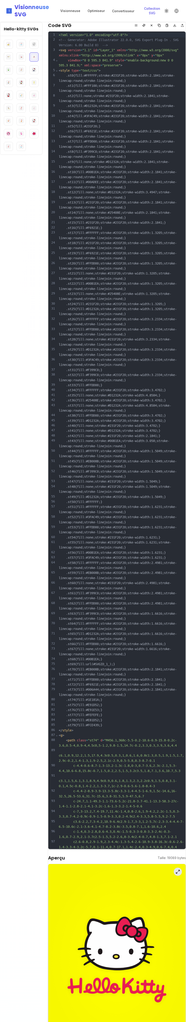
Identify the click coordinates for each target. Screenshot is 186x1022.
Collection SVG (152, 11)
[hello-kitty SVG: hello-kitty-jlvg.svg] (8, 69)
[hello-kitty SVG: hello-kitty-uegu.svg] (34, 120)
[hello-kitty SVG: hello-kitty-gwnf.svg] (21, 44)
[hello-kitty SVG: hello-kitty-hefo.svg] (34, 44)
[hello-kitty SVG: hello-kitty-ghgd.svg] (8, 44)
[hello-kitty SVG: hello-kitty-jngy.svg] (21, 69)
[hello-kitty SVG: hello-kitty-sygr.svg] (8, 120)
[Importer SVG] (182, 25)
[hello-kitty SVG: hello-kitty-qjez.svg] (21, 108)
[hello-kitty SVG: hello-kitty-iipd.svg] (8, 56)
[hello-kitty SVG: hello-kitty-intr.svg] (34, 56)
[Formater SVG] (136, 25)
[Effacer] (151, 25)
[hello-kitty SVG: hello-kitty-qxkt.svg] (34, 108)
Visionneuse (70, 11)
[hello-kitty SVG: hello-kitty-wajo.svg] (21, 133)
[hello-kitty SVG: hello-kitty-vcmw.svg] (8, 133)
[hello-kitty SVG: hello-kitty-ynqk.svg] (21, 146)
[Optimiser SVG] (143, 25)
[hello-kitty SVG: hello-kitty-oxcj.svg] (21, 95)
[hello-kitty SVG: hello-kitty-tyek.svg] (21, 120)
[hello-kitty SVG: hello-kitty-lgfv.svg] (8, 82)
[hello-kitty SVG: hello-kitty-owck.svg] (8, 95)
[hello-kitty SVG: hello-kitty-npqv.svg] (34, 82)
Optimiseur (96, 11)
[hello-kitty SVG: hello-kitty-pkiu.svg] (8, 108)
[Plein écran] (178, 872)
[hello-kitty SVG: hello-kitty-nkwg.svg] (21, 82)
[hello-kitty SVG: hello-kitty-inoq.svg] (21, 56)
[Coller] (167, 25)
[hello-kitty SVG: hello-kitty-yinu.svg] (8, 146)
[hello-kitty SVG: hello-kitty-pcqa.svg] (34, 95)
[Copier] (159, 25)
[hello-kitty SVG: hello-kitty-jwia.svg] (34, 69)
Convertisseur (123, 11)
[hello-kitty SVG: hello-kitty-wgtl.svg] (34, 133)
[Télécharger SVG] (174, 25)
